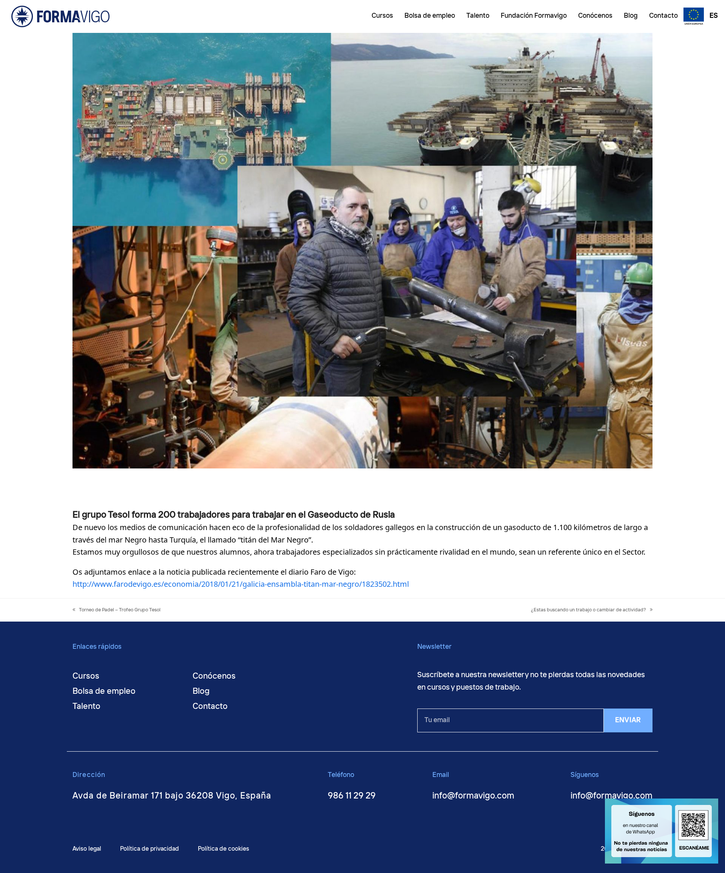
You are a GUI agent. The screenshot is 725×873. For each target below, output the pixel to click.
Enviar (628, 720)
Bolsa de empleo (104, 691)
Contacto (210, 706)
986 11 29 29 (352, 796)
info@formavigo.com (473, 796)
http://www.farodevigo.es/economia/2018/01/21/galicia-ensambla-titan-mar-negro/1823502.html (240, 584)
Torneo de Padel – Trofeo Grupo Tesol (119, 610)
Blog (201, 691)
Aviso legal (86, 849)
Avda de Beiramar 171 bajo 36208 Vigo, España (171, 796)
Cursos (85, 676)
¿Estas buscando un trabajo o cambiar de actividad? (588, 610)
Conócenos (214, 676)
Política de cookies (223, 849)
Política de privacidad (149, 849)
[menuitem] (711, 16)
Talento (86, 706)
